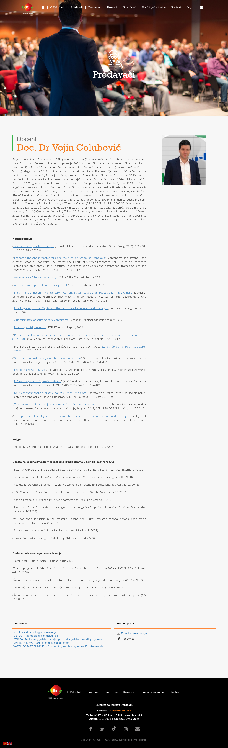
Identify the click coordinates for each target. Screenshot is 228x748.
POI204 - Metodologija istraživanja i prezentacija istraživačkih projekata (57, 639)
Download (129, 7)
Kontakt (176, 7)
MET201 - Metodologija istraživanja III (36, 635)
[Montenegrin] (5, 743)
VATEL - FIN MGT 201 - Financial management (41, 642)
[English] (9, 743)
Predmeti (77, 7)
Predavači (95, 7)
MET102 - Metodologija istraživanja (34, 632)
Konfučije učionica (154, 7)
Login (190, 7)
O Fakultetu (57, 7)
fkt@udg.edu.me (120, 711)
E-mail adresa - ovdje (134, 633)
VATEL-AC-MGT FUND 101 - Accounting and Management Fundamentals (58, 646)
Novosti (112, 7)
